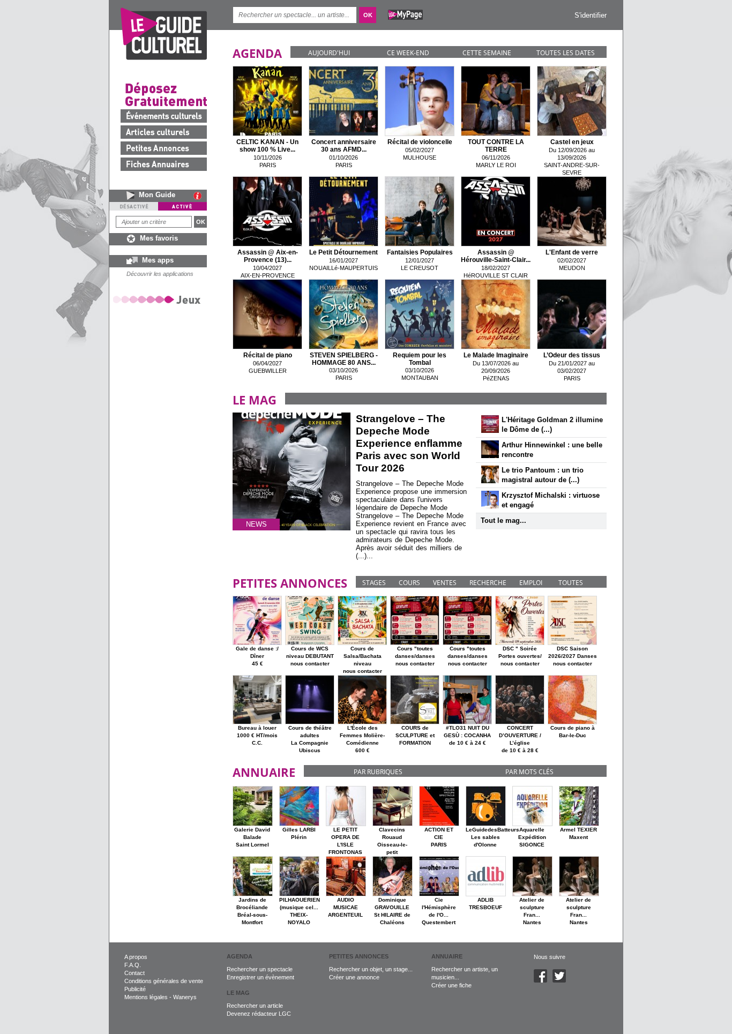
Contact (134, 973)
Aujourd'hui (329, 52)
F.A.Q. (132, 965)
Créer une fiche (451, 985)
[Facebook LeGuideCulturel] (543, 980)
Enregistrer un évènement (260, 977)
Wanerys (185, 997)
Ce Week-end (408, 52)
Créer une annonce (354, 977)
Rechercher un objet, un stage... (371, 969)
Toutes (570, 582)
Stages (374, 582)
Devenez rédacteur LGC (259, 1013)
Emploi (530, 582)
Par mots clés (529, 771)
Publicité (135, 989)
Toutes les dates (565, 52)
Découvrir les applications (159, 274)
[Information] (200, 195)
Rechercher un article (255, 1005)
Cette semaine (486, 52)
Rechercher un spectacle (260, 969)
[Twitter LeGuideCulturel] (561, 980)
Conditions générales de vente (163, 981)
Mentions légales (146, 997)
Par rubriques (378, 771)
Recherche (487, 582)
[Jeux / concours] (158, 299)
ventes (445, 582)
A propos (135, 957)
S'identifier (590, 15)
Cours (409, 582)
